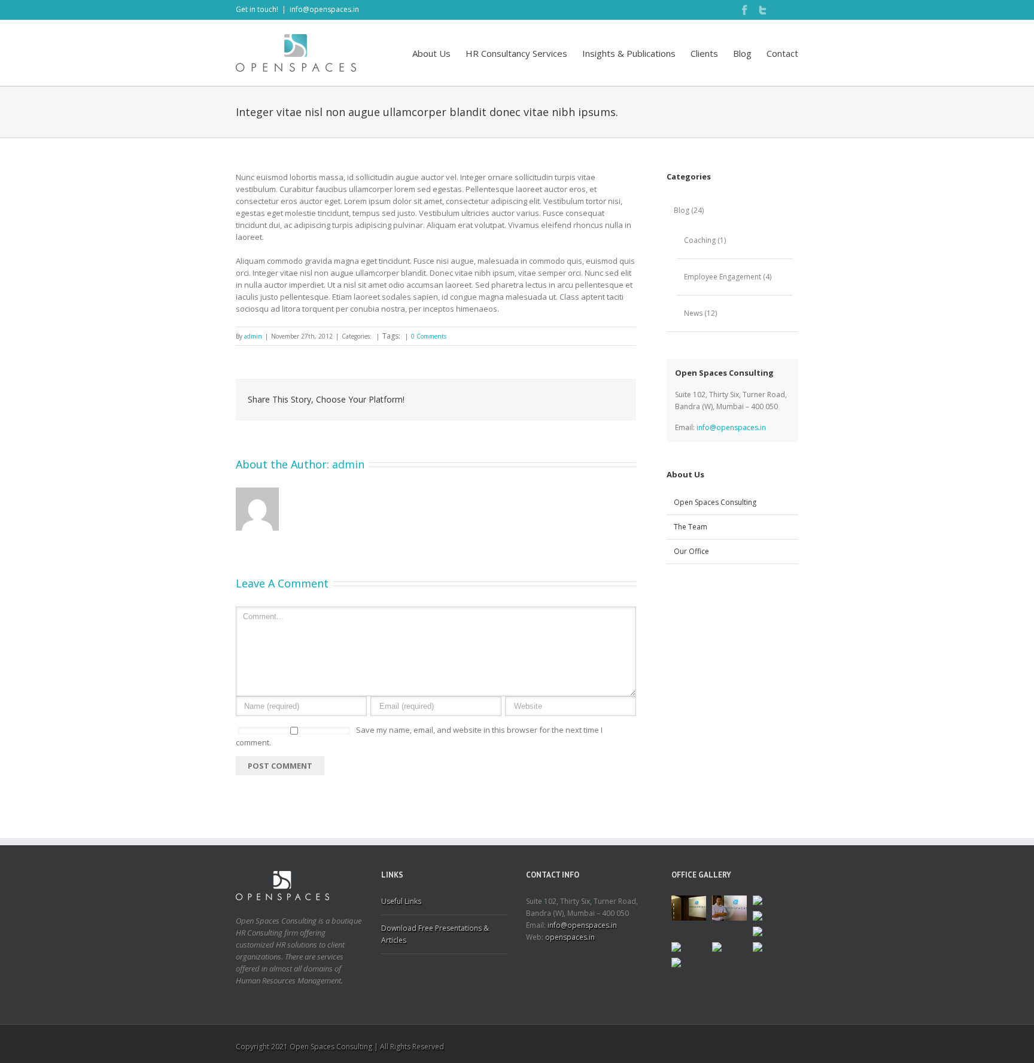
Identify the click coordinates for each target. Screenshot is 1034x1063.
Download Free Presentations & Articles (435, 934)
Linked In (780, 10)
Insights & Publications (629, 53)
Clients (704, 53)
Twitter (762, 10)
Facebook (744, 10)
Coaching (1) (705, 240)
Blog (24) (689, 210)
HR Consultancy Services (516, 53)
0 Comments (428, 336)
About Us (431, 53)
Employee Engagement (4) (727, 277)
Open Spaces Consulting (715, 502)
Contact (782, 53)
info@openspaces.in (324, 9)
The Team (690, 527)
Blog (742, 53)
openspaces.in (570, 937)
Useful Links (401, 901)
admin (253, 336)
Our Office (691, 551)
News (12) (700, 313)
